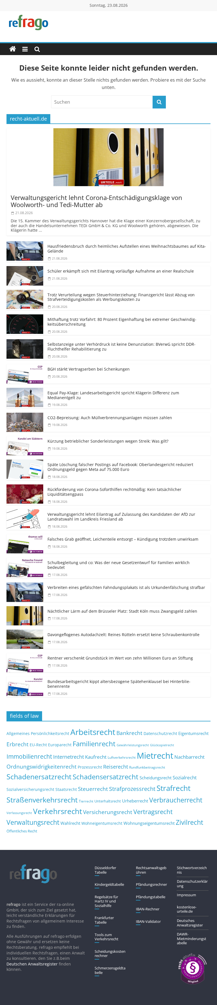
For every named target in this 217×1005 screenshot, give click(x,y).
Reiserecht (115, 766)
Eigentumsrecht (193, 733)
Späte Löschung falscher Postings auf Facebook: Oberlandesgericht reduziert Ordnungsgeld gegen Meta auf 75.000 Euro (120, 467)
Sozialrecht (185, 777)
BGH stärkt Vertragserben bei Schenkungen (88, 369)
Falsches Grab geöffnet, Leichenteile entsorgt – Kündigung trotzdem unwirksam (122, 539)
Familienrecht (94, 743)
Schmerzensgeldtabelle (110, 970)
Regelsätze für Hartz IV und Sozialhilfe (106, 901)
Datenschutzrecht (160, 733)
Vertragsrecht (153, 812)
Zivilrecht (189, 822)
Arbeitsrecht (92, 731)
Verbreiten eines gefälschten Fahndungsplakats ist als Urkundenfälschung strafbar (126, 587)
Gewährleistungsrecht (133, 745)
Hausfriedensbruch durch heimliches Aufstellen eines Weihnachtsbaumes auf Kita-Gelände (126, 248)
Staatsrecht (66, 789)
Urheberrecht (135, 801)
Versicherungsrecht (107, 812)
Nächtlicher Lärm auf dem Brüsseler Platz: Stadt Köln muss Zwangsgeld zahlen (122, 611)
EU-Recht (38, 744)
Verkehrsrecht (57, 811)
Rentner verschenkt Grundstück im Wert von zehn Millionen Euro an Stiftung (120, 658)
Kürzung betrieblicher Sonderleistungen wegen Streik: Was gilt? (107, 441)
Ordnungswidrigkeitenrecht (41, 766)
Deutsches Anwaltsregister (190, 923)
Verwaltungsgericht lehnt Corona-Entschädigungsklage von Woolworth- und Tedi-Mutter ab (96, 201)
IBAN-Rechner (147, 909)
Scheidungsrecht (156, 778)
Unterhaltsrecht (107, 801)
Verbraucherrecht (175, 800)
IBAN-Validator (148, 921)
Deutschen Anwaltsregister (32, 964)
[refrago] (12, 49)
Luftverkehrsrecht (122, 757)
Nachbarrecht (189, 757)
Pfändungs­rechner (151, 884)
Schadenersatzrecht (38, 776)
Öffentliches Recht (21, 831)
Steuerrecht (93, 789)
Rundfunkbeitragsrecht (147, 767)
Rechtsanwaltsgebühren (151, 870)
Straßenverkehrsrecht (42, 799)
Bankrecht (129, 733)
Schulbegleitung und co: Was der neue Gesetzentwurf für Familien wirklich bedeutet (118, 565)
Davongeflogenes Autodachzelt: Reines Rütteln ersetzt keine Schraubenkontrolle (123, 634)
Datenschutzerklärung (192, 883)
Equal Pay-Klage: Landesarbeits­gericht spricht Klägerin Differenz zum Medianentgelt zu (113, 395)
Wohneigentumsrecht (101, 823)
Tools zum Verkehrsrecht (106, 937)
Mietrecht (155, 755)
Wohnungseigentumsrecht (149, 823)
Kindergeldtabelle (109, 884)
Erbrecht (17, 744)
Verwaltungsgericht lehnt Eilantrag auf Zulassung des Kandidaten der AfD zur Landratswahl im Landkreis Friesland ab (121, 517)
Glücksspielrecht (162, 745)
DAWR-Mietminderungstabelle (191, 938)
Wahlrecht (70, 823)
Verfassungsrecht (19, 813)
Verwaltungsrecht (32, 822)
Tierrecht (86, 801)
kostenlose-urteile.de (186, 909)
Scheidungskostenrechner (110, 953)
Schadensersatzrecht (105, 776)
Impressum (186, 894)
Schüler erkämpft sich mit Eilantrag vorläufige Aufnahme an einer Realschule (120, 271)
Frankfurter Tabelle (104, 920)
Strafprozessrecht (132, 789)
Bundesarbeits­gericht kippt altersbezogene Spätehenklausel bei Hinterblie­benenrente (118, 684)
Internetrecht (68, 756)
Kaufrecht (96, 757)
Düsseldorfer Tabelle (105, 870)
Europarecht (59, 744)
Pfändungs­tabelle (150, 896)
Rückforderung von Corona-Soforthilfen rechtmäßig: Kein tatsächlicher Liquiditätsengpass (114, 492)
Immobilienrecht (29, 756)
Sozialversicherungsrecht (30, 789)
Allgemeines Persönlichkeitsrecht (37, 733)
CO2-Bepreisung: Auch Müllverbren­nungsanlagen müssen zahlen (109, 417)
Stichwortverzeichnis (192, 870)
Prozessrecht (90, 767)
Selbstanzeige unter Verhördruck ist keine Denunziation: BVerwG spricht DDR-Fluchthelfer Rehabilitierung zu (121, 346)
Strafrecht (173, 788)
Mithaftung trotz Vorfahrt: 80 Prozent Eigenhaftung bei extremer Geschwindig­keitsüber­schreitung (121, 322)
